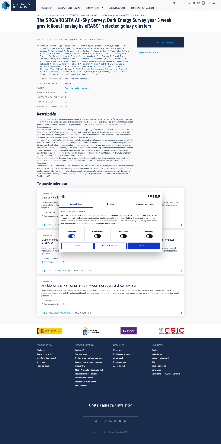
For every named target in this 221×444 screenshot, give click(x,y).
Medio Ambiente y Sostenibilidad (89, 370)
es (209, 3)
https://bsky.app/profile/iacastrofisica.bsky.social (198, 3)
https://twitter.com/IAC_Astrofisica (174, 3)
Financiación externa (84, 378)
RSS (153, 362)
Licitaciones (157, 354)
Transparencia (81, 354)
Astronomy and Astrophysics (77, 88)
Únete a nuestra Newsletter (110, 405)
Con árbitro (168, 42)
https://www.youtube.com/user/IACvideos (193, 3)
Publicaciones (60, 15)
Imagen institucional (160, 358)
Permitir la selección (110, 246)
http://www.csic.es (171, 331)
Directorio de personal (46, 358)
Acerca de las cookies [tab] (145, 204)
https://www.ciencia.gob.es (49, 331)
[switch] (97, 236)
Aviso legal (118, 358)
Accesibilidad (119, 366)
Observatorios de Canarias (69, 8)
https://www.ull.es (129, 331)
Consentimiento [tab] (76, 204)
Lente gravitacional (144, 53)
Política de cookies (121, 362)
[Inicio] (5, 5)
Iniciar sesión (213, 3)
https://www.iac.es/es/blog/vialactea (203, 3)
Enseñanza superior (117, 8)
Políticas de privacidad (122, 354)
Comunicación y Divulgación (142, 8)
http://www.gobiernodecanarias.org (91, 331)
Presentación (46, 8)
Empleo (155, 350)
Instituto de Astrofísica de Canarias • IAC (22, 5)
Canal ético (156, 370)
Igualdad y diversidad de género (88, 362)
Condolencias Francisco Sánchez (166, 374)
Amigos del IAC (81, 386)
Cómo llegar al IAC (45, 354)
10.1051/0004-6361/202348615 (92, 39)
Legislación (80, 350)
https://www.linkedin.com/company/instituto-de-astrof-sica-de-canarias (188, 3)
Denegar (77, 246)
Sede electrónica (159, 366)
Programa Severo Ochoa (85, 382)
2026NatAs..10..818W (62, 313)
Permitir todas (143, 246)
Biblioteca (41, 362)
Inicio (38, 15)
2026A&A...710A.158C (62, 271)
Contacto (41, 350)
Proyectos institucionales (86, 374)
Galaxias (156, 53)
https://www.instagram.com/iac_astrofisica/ (184, 3)
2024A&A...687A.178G (58, 39)
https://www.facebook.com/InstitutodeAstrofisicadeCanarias (179, 3)
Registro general (44, 366)
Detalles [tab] (110, 204)
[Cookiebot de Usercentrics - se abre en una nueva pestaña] (150, 196)
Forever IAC (80, 366)
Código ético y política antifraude (89, 358)
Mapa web (117, 350)
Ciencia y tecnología (94, 8)
